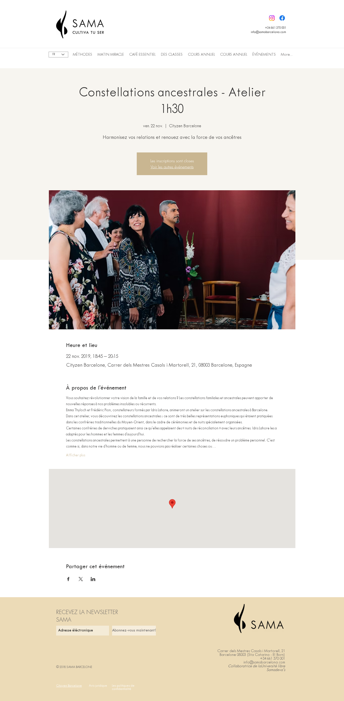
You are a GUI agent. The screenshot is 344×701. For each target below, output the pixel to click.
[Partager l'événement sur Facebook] (68, 579)
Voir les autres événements (172, 167)
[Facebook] (282, 18)
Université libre (273, 666)
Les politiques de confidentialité (123, 687)
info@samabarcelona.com (268, 32)
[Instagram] (272, 18)
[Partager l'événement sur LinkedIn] (93, 579)
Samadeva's (275, 670)
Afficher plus (75, 455)
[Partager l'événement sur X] (80, 579)
